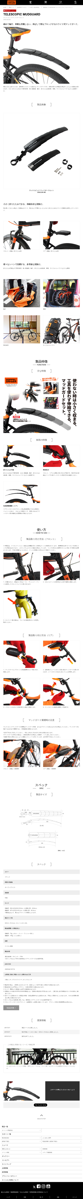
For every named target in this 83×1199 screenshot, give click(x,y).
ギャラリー (6, 1156)
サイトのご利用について (10, 1180)
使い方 (41, 1197)
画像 (58, 1197)
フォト (45, 3)
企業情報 (5, 1168)
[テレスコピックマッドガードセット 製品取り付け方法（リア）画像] (21, 668)
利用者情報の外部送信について (39, 1192)
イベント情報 (5, 1152)
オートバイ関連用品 (7, 1130)
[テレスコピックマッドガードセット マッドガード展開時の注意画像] (21, 767)
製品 (31, 3)
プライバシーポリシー (9, 1176)
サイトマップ (6, 1164)
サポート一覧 (6, 1134)
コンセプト (6, 1160)
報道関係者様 (14, 1192)
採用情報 (5, 1172)
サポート (61, 3)
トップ (8, 1197)
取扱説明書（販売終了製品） (50, 1141)
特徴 (25, 1197)
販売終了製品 (5, 1141)
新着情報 (45, 1149)
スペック (75, 1197)
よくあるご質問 (47, 1138)
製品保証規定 (5, 1138)
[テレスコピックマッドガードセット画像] (21, 249)
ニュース (5, 1145)
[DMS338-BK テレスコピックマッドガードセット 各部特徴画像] (21, 467)
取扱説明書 (11, 1008)
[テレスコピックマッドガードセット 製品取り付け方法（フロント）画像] (21, 580)
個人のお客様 (5, 1192)
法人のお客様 (24, 1192)
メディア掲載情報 (47, 1152)
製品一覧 (5, 1126)
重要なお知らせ (6, 1149)
